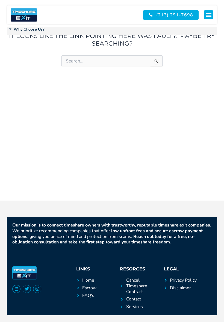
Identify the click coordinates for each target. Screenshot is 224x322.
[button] (208, 14)
